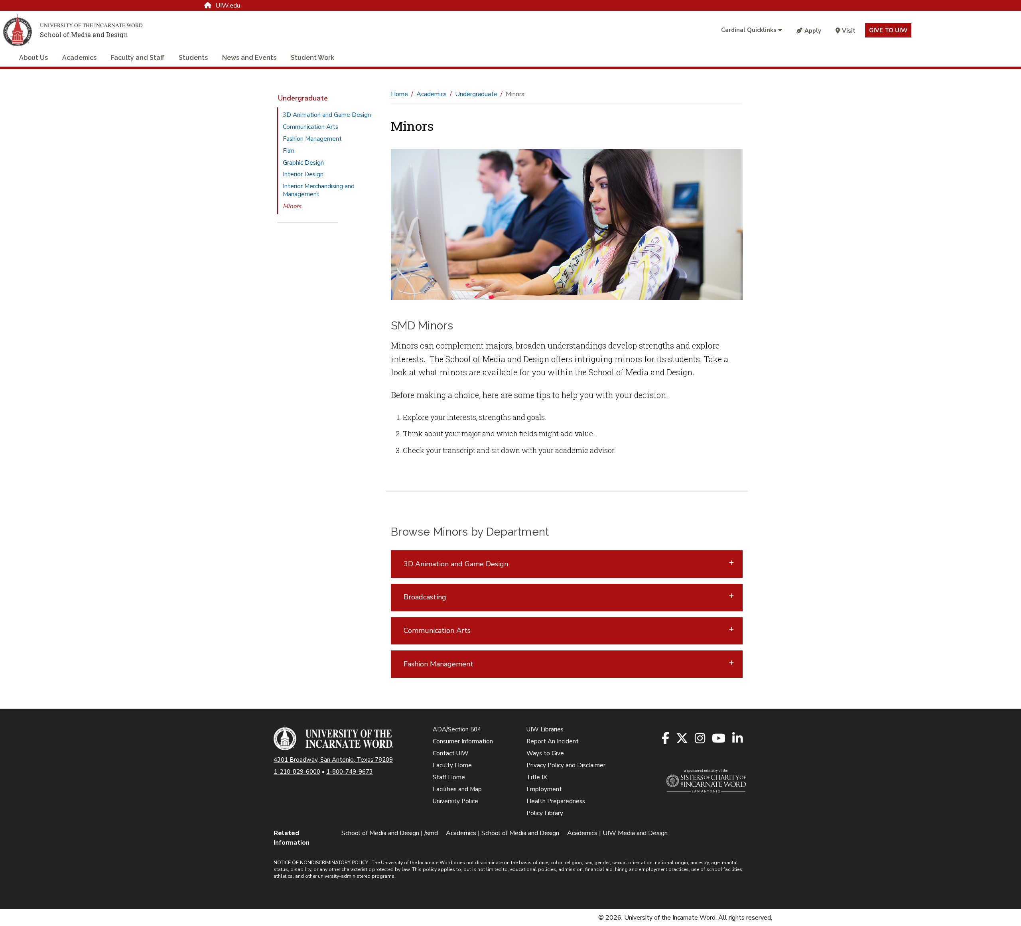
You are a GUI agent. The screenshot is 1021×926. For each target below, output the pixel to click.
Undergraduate (303, 98)
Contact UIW (451, 753)
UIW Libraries (545, 729)
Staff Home (449, 777)
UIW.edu (227, 5)
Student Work (312, 57)
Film (288, 151)
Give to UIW (888, 30)
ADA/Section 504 (457, 729)
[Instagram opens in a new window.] (700, 738)
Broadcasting (425, 597)
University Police (455, 801)
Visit (848, 31)
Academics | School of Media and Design (502, 833)
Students (193, 57)
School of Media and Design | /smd (389, 833)
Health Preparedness (555, 801)
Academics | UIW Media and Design (617, 833)
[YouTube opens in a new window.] (719, 738)
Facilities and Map (457, 789)
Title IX (536, 777)
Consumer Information (463, 741)
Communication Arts (310, 127)
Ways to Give (545, 753)
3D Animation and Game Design (327, 115)
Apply (812, 31)
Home (399, 94)
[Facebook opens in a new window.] (666, 738)
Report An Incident (552, 741)
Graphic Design (303, 163)
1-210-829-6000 (297, 772)
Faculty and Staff (137, 57)
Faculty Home (452, 765)
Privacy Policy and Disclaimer (565, 765)
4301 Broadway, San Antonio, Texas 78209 (333, 760)
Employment (544, 789)
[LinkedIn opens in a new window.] (738, 738)
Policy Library (544, 813)
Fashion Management (312, 139)
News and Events (249, 57)
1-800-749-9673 (349, 772)
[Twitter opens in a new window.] (682, 738)
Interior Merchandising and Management (319, 190)
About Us (33, 57)
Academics (79, 57)
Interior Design (303, 174)
